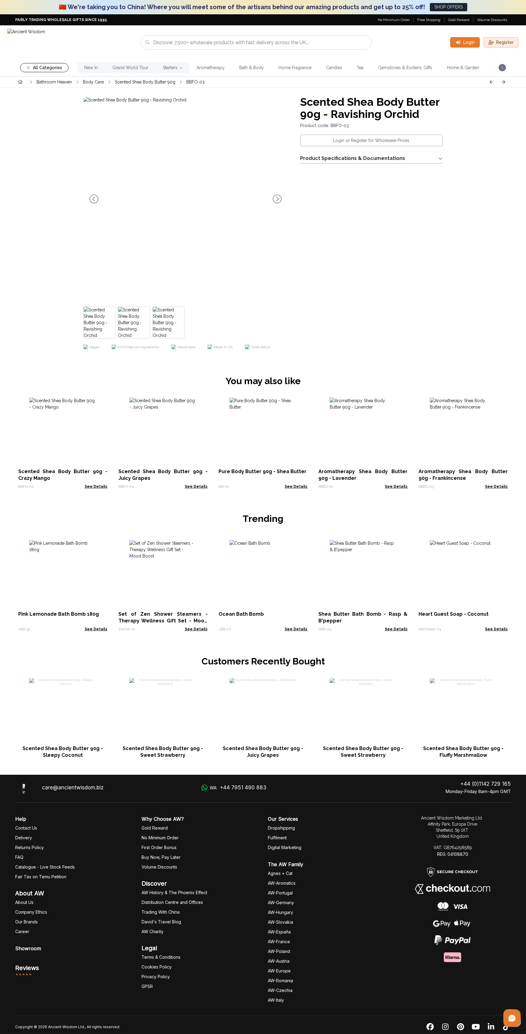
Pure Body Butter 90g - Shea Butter (263, 471)
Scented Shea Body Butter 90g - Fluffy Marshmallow (463, 751)
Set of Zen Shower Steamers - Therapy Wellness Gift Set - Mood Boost (163, 620)
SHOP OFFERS (448, 7)
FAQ (19, 857)
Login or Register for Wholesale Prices (371, 140)
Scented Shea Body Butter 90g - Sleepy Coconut (63, 751)
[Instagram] (445, 1027)
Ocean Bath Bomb (241, 614)
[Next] (503, 82)
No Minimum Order (394, 20)
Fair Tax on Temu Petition (40, 876)
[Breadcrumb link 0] (20, 82)
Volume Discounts (492, 20)
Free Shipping (428, 20)
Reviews (27, 968)
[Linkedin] (491, 1027)
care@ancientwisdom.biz (72, 787)
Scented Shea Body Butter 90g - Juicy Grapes (263, 751)
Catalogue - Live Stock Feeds (45, 866)
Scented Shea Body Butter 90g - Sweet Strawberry (163, 751)
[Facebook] (430, 1027)
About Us (24, 902)
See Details (96, 486)
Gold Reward (458, 20)
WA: (238, 787)
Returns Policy (29, 847)
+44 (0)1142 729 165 (485, 784)
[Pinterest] (460, 1027)
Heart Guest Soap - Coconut (454, 614)
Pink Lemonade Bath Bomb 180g (58, 614)
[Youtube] (475, 1027)
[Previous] (491, 82)
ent (277, 837)
